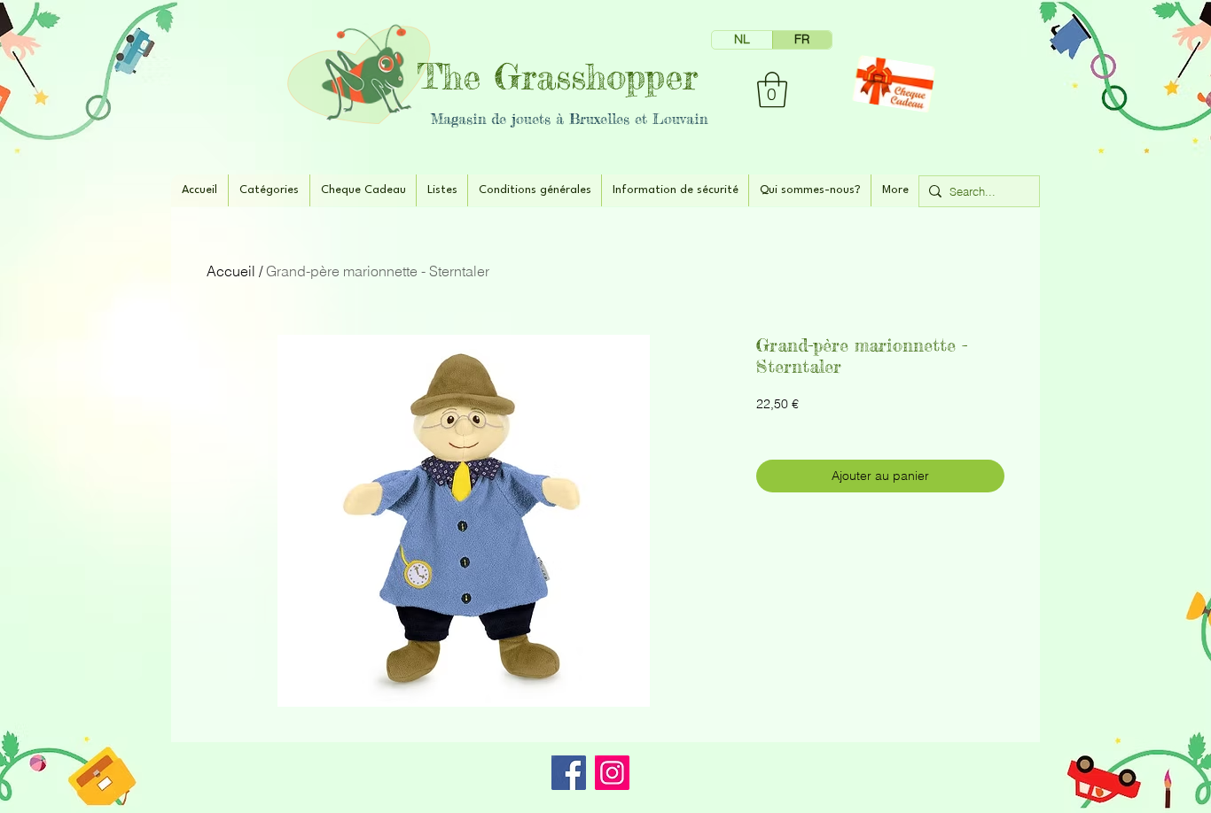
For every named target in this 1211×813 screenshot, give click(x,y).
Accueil (231, 271)
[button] (772, 89)
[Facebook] (568, 772)
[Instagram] (612, 772)
